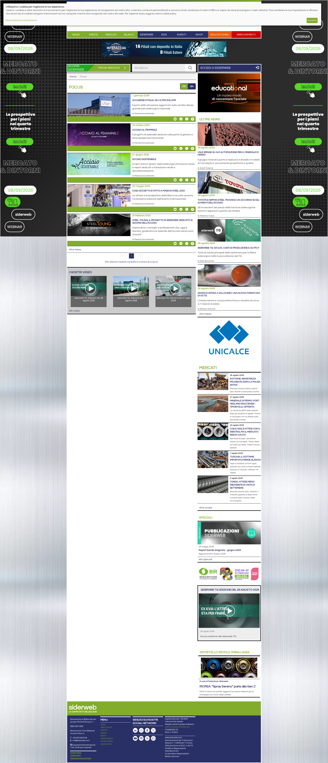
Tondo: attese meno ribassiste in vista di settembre (242, 485)
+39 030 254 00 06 (79, 738)
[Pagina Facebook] (147, 730)
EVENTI (103, 736)
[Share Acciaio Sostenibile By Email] (175, 180)
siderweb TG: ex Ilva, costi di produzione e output (228, 248)
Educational (219, 34)
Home (73, 76)
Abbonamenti (246, 34)
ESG (164, 34)
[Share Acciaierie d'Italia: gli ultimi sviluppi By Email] (175, 119)
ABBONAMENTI (106, 738)
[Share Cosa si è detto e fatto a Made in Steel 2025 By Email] (175, 209)
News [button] (76, 34)
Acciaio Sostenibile (144, 159)
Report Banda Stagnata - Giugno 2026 (220, 550)
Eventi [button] (181, 34)
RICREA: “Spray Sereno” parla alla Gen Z (228, 686)
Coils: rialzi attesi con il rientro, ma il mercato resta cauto (245, 432)
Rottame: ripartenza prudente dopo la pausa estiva (245, 382)
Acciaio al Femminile (144, 130)
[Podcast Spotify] (141, 738)
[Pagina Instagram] (141, 730)
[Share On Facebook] (192, 119)
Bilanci (129, 34)
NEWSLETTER (106, 744)
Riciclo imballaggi (224, 652)
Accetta (312, 20)
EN (191, 86)
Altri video (74, 311)
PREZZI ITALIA (106, 727)
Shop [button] (199, 34)
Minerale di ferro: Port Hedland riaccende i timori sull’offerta (244, 403)
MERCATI (104, 730)
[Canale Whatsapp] (153, 738)
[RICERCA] (190, 67)
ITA (184, 86)
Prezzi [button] (93, 34)
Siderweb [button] (146, 34)
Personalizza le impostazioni (21, 20)
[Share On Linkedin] (181, 119)
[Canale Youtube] (135, 738)
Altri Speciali (205, 559)
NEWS (103, 725)
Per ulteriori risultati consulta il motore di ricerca (131, 262)
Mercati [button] (111, 34)
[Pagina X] (153, 730)
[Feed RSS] (147, 738)
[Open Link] (164, 49)
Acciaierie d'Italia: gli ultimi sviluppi (154, 100)
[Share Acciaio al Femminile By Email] (175, 148)
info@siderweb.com (81, 740)
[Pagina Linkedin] (135, 730)
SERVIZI (103, 733)
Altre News (75, 249)
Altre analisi (205, 508)
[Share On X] (187, 119)
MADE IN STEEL (106, 741)
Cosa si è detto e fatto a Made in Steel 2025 (158, 191)
